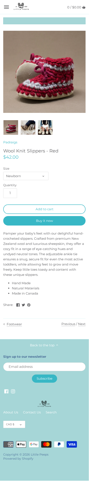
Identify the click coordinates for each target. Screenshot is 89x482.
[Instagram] (13, 391)
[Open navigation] (6, 7)
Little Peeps (39, 454)
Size (6, 168)
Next (82, 324)
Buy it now (44, 221)
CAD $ (10, 424)
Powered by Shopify (18, 458)
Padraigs (10, 142)
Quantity (10, 185)
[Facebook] (6, 391)
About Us (10, 412)
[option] (10, 127)
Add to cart (44, 209)
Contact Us (32, 412)
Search (51, 412)
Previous (68, 324)
